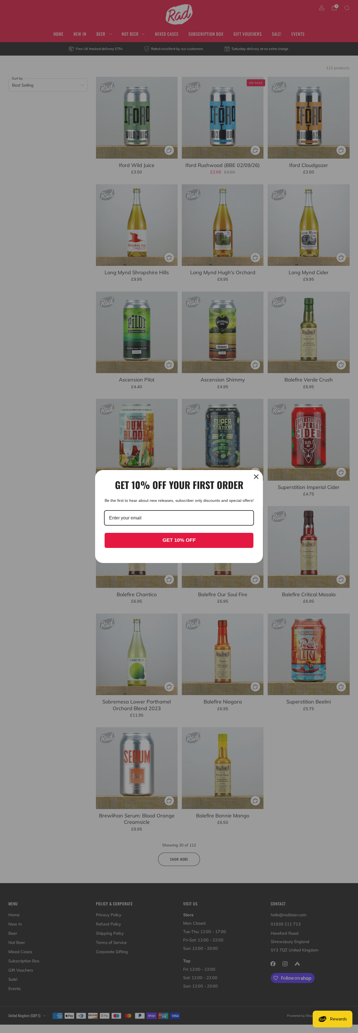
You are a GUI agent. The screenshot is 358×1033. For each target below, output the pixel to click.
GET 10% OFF (179, 540)
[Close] (256, 476)
